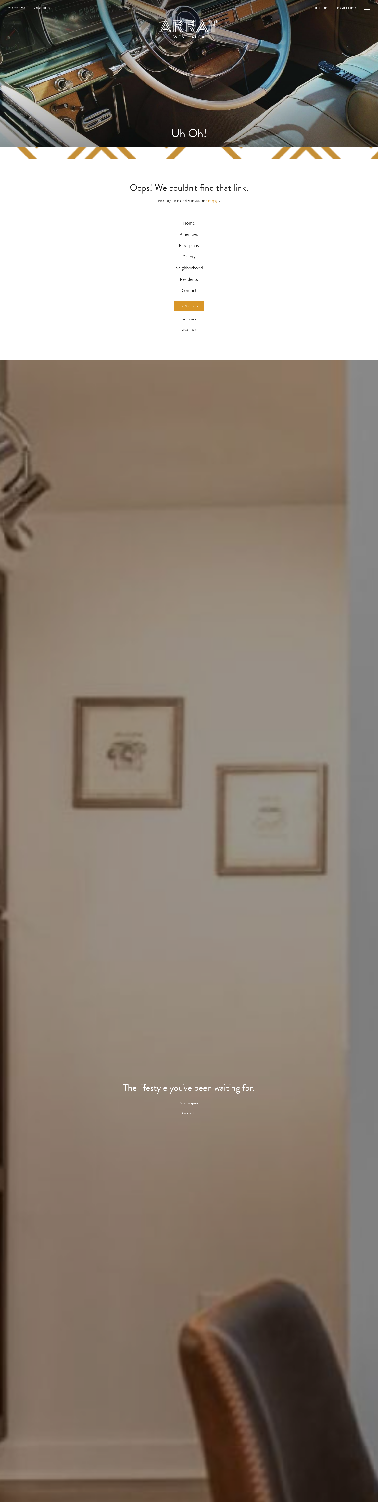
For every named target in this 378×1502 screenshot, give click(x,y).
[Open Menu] (367, 8)
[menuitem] (189, 223)
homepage (212, 201)
